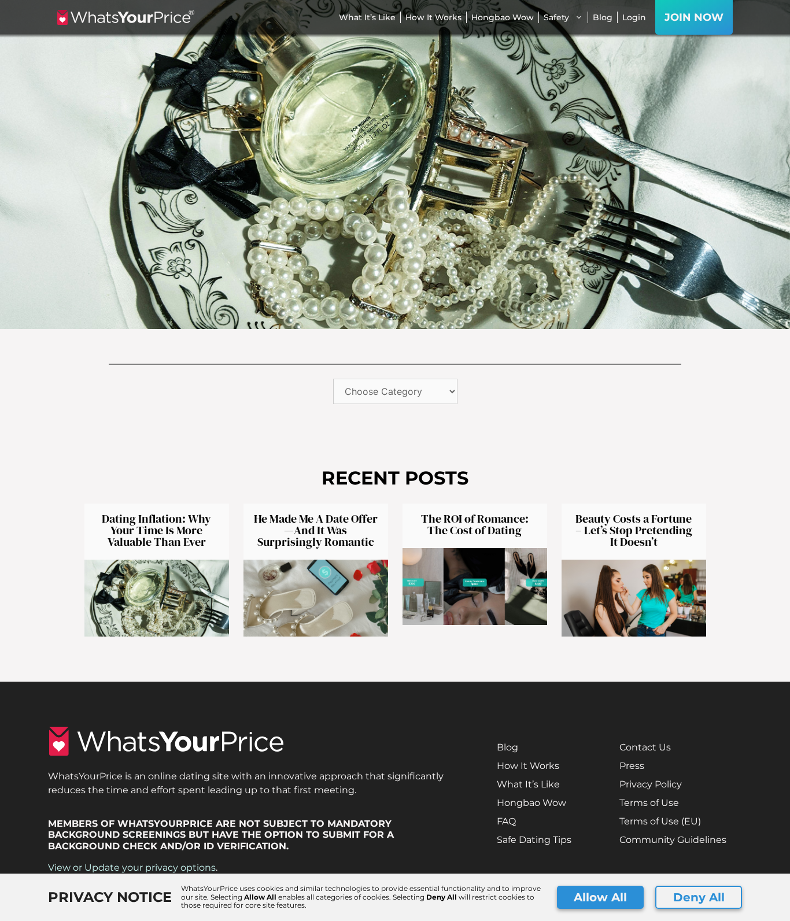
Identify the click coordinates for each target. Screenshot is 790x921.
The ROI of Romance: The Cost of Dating (475, 524)
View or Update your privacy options (132, 867)
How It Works (433, 17)
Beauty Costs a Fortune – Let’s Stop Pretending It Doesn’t (633, 530)
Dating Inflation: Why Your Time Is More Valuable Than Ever (156, 530)
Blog (602, 17)
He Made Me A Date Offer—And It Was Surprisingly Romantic (316, 530)
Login (634, 17)
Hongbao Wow (502, 17)
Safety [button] (556, 17)
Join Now (694, 17)
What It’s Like (367, 17)
